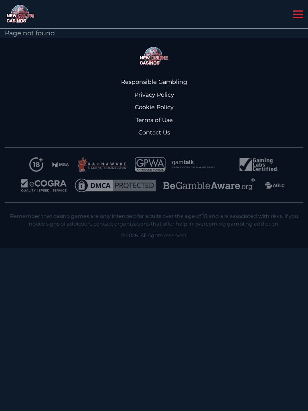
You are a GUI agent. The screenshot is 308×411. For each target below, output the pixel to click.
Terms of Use (154, 120)
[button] (298, 14)
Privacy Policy (154, 94)
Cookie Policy (154, 107)
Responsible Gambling (154, 81)
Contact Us (154, 132)
